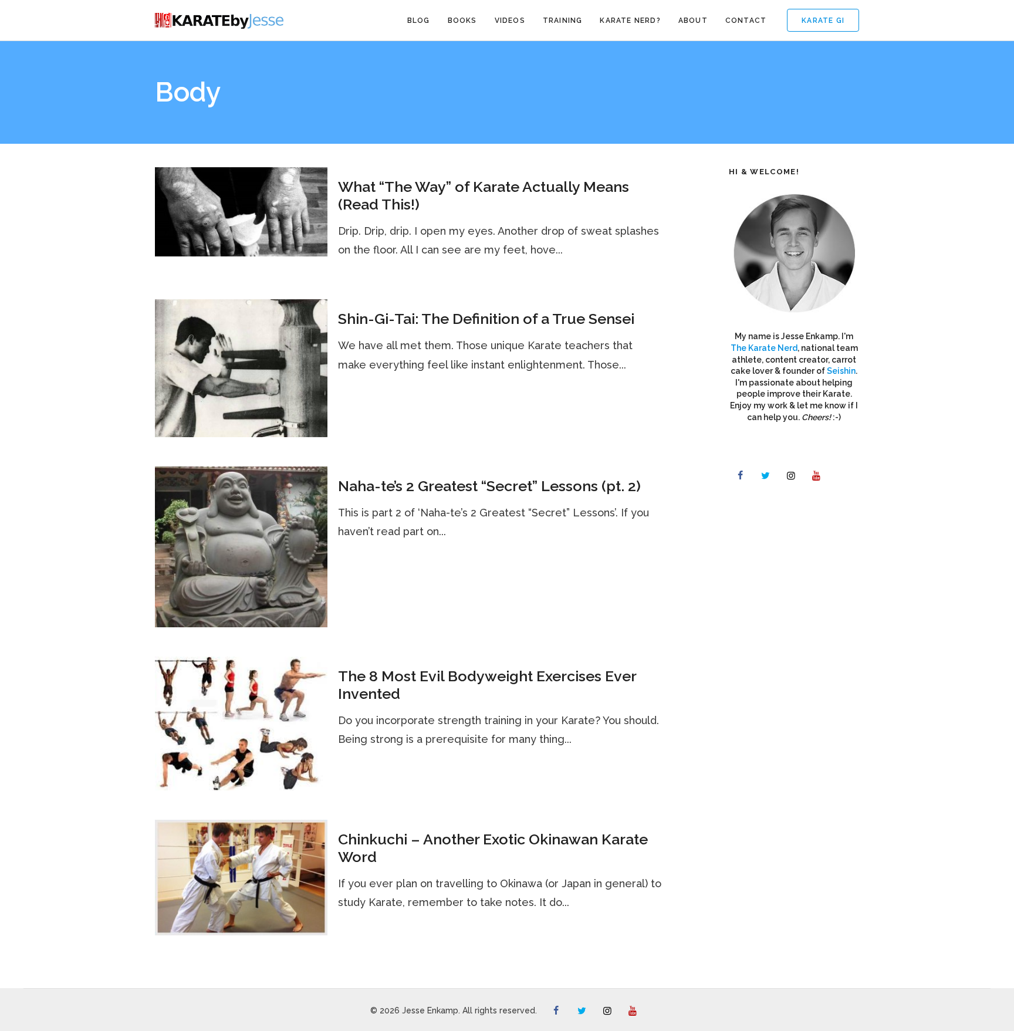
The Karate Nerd (764, 348)
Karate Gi (823, 20)
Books (462, 20)
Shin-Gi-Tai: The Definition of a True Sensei (486, 318)
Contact (745, 20)
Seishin (841, 371)
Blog (418, 20)
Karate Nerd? (630, 20)
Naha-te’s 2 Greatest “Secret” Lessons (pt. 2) (489, 486)
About (693, 20)
